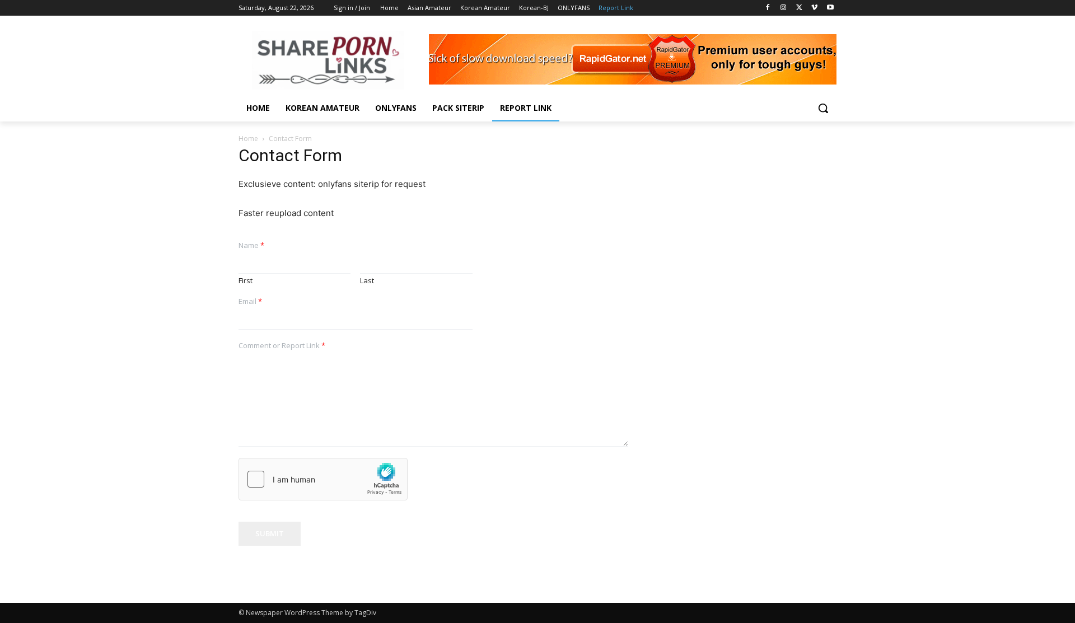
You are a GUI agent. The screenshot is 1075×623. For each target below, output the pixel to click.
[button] (823, 108)
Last (367, 280)
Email (250, 301)
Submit (269, 533)
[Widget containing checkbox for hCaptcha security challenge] (323, 479)
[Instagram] (783, 8)
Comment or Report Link (282, 345)
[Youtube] (830, 8)
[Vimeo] (814, 8)
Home (248, 138)
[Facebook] (767, 8)
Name (251, 245)
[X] (799, 8)
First (246, 280)
